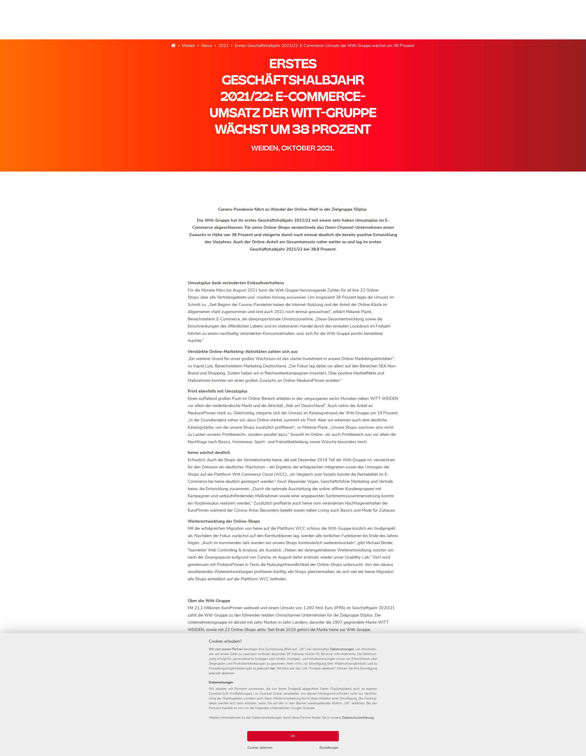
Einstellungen (329, 747)
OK (293, 736)
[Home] (173, 45)
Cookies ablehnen (259, 747)
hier (272, 668)
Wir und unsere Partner (226, 649)
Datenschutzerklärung (358, 717)
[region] (293, 694)
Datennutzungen (342, 649)
